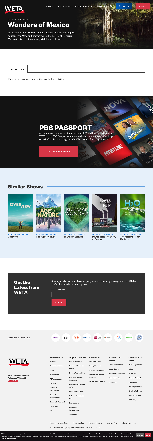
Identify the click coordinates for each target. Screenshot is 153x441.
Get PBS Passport (76, 391)
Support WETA (77, 357)
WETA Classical (84, 6)
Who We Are (56, 357)
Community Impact (57, 366)
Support (102, 6)
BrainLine (132, 373)
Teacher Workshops (96, 370)
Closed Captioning (129, 423)
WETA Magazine (56, 379)
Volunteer (73, 414)
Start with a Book (135, 395)
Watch (49, 6)
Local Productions (116, 364)
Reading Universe (135, 391)
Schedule (17, 69)
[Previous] (4, 218)
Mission (52, 361)
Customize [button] (139, 435)
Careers (53, 383)
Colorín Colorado (135, 378)
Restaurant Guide (115, 378)
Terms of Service (95, 423)
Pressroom (54, 406)
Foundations (74, 403)
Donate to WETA (75, 361)
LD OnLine (133, 382)
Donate (143, 6)
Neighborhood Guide (117, 373)
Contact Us (13, 380)
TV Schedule (64, 6)
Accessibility (112, 423)
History (52, 370)
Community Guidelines (59, 423)
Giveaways (113, 382)
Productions (54, 374)
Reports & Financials (58, 402)
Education (94, 357)
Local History (114, 369)
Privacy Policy (78, 423)
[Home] (14, 10)
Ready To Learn (95, 366)
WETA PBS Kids (95, 361)
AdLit (131, 369)
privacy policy (11, 438)
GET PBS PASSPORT (58, 151)
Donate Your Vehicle (77, 373)
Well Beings (133, 399)
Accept (148, 435)
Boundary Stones (135, 364)
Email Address (58, 289)
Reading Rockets (135, 386)
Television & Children (97, 381)
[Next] (148, 218)
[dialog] (76, 436)
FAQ (51, 410)
